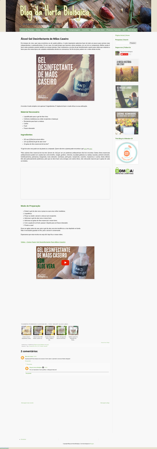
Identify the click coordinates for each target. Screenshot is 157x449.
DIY (124, 30)
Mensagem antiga (104, 403)
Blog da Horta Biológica (36, 367)
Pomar (45, 30)
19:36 (35, 356)
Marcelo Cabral (29, 356)
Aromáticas (61, 30)
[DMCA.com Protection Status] (124, 173)
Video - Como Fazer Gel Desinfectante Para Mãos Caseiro (43, 242)
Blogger (92, 443)
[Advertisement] (42, 298)
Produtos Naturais (114, 30)
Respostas (29, 364)
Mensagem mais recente (27, 403)
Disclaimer (23, 439)
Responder (28, 361)
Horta (38, 30)
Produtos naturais (43, 346)
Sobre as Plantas (27, 30)
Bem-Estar (132, 30)
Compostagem (74, 30)
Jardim (52, 30)
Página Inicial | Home (122, 35)
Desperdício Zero (97, 30)
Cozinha (85, 30)
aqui (85, 148)
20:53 (45, 367)
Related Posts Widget (105, 342)
